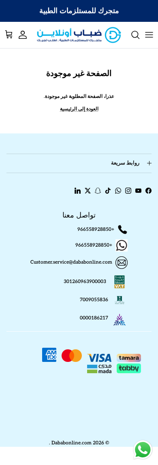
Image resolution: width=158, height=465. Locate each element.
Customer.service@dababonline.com (71, 263)
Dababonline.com (71, 443)
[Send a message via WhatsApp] (143, 450)
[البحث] (131, 35)
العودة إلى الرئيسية (79, 109)
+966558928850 (95, 229)
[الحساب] (27, 35)
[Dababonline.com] (79, 35)
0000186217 (94, 318)
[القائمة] (149, 35)
